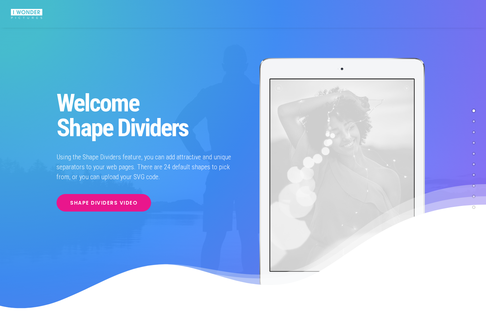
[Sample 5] (474, 184)
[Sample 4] (474, 141)
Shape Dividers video (104, 202)
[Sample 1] (474, 109)
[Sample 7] (474, 131)
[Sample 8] (474, 152)
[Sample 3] (474, 173)
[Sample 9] (474, 195)
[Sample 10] (474, 206)
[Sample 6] (474, 163)
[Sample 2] (474, 120)
